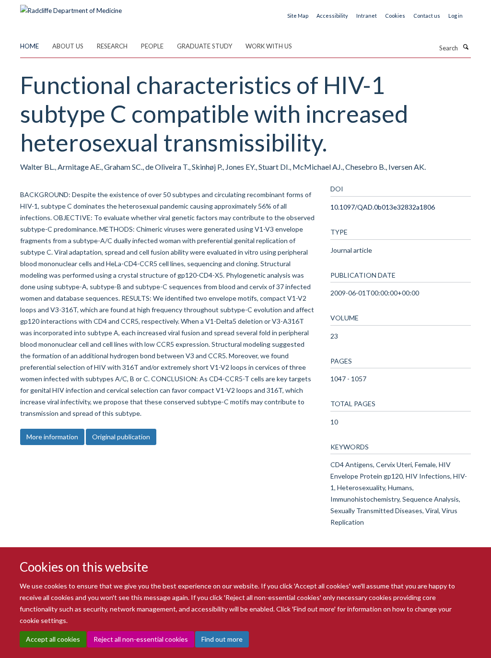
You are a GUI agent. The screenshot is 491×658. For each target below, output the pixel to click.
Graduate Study (204, 46)
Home (29, 46)
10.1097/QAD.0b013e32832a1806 (382, 207)
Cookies (395, 15)
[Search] (465, 47)
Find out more (222, 639)
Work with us (269, 46)
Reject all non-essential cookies (141, 639)
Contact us (426, 15)
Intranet (366, 15)
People (152, 46)
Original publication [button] (121, 437)
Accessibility (332, 15)
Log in (455, 15)
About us (67, 46)
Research (112, 46)
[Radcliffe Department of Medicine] (71, 7)
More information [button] (52, 437)
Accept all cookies (53, 639)
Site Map (297, 15)
